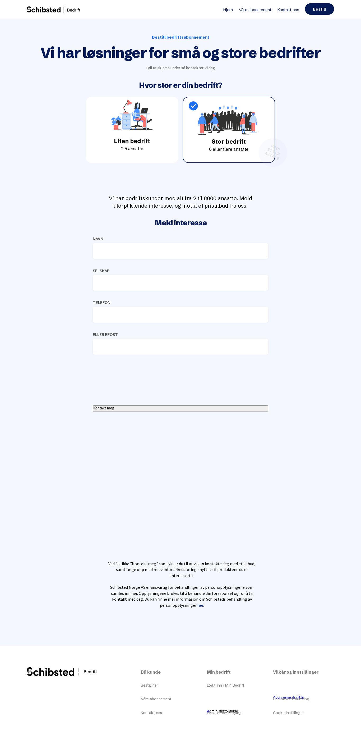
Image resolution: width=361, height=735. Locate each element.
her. (200, 605)
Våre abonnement (255, 9)
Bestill (319, 9)
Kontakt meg (103, 408)
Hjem (228, 9)
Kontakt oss (288, 9)
